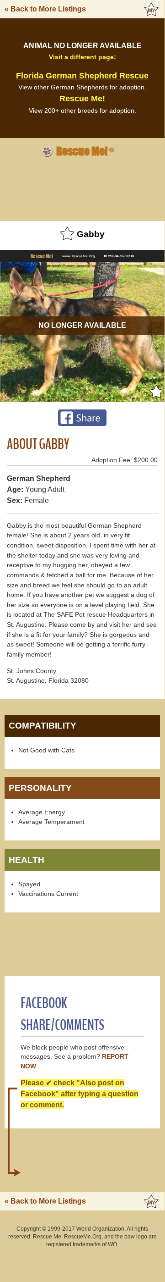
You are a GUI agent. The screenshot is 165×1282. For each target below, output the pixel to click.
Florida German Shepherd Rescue (82, 75)
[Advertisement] (82, 187)
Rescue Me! (82, 98)
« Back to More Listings (45, 9)
